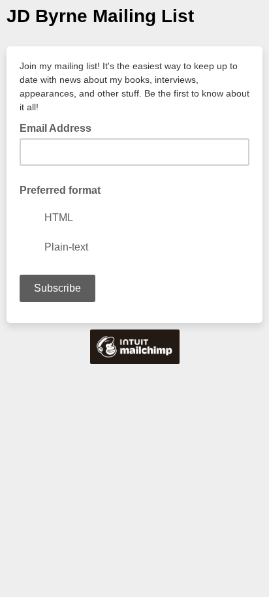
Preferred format (60, 190)
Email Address (59, 127)
